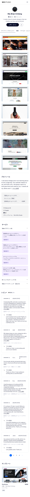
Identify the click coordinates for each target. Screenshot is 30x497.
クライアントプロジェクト (7, 30)
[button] (15, 42)
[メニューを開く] (27, 2)
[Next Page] (22, 455)
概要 (17, 30)
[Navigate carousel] (5, 474)
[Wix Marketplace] (6, 2)
